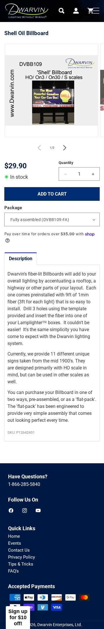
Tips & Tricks (20, 564)
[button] (61, 10)
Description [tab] (20, 258)
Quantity (66, 163)
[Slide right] (64, 147)
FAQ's (13, 571)
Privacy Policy (21, 557)
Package (13, 207)
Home (14, 536)
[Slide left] (39, 147)
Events (14, 543)
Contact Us (19, 550)
